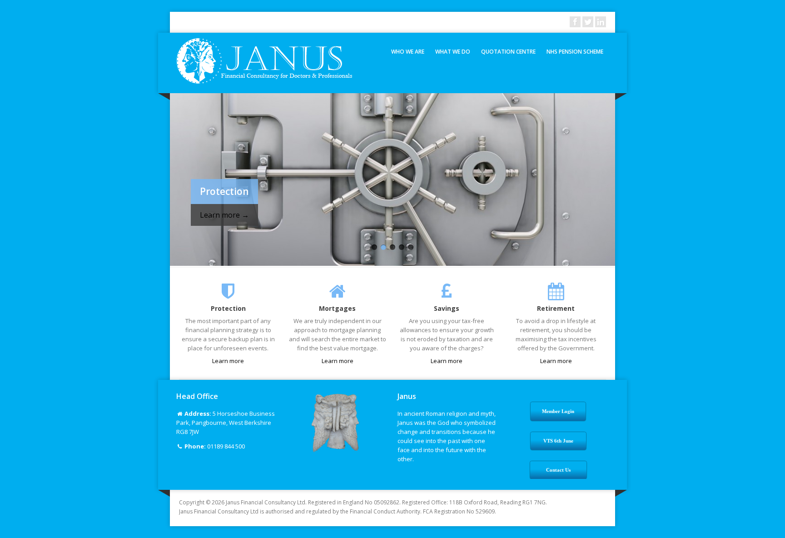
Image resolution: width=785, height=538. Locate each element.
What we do (452, 51)
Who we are (407, 51)
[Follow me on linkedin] (600, 21)
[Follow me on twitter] (587, 21)
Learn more (228, 361)
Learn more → (224, 215)
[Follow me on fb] (575, 21)
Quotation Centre (508, 51)
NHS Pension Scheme (575, 51)
